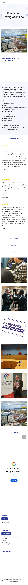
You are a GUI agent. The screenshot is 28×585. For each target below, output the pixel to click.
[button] (3, 582)
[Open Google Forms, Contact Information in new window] (24, 437)
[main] (14, 16)
